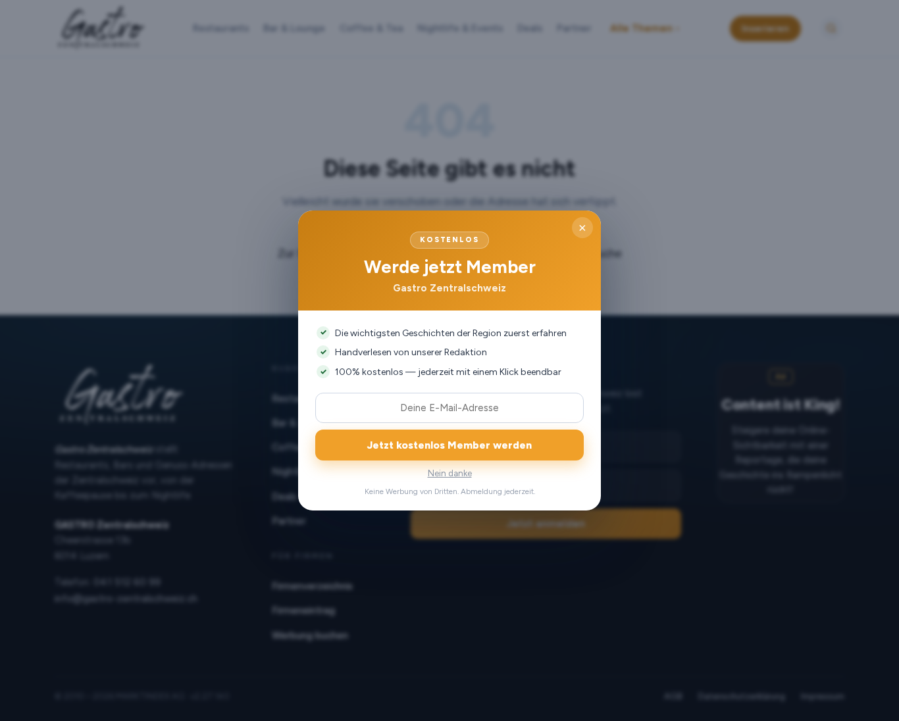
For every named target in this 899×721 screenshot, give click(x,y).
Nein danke (450, 473)
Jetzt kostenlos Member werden (449, 445)
